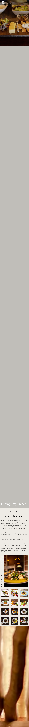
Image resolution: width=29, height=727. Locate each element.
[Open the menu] (25, 2)
